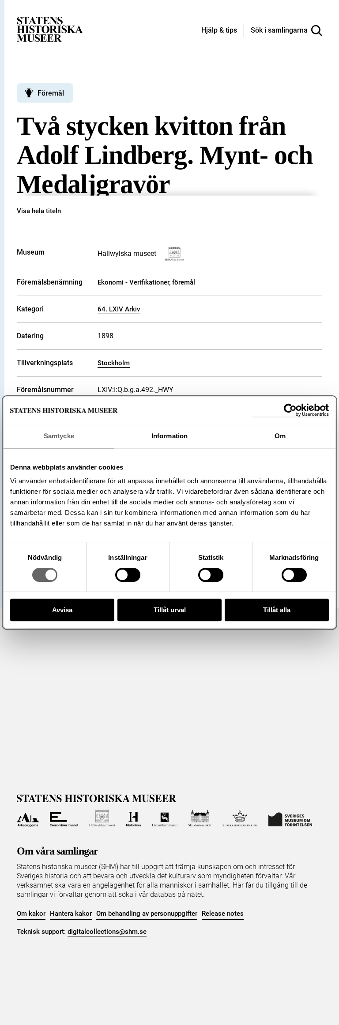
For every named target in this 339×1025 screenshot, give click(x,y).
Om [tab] (280, 436)
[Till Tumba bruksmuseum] (240, 818)
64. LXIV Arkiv (119, 309)
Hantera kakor (71, 914)
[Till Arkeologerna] (27, 818)
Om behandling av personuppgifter (146, 914)
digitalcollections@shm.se (107, 932)
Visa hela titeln (39, 211)
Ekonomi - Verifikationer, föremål (146, 282)
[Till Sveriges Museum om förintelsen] (290, 818)
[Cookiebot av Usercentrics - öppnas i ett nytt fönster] (290, 410)
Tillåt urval (170, 610)
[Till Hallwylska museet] (102, 818)
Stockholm (114, 363)
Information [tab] (169, 436)
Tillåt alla (276, 610)
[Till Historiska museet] (133, 818)
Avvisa (62, 610)
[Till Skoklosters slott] (199, 818)
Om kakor (31, 914)
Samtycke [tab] (59, 436)
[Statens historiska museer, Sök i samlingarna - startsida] (50, 29)
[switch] (127, 575)
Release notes (223, 914)
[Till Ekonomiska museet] (64, 818)
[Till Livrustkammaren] (164, 818)
